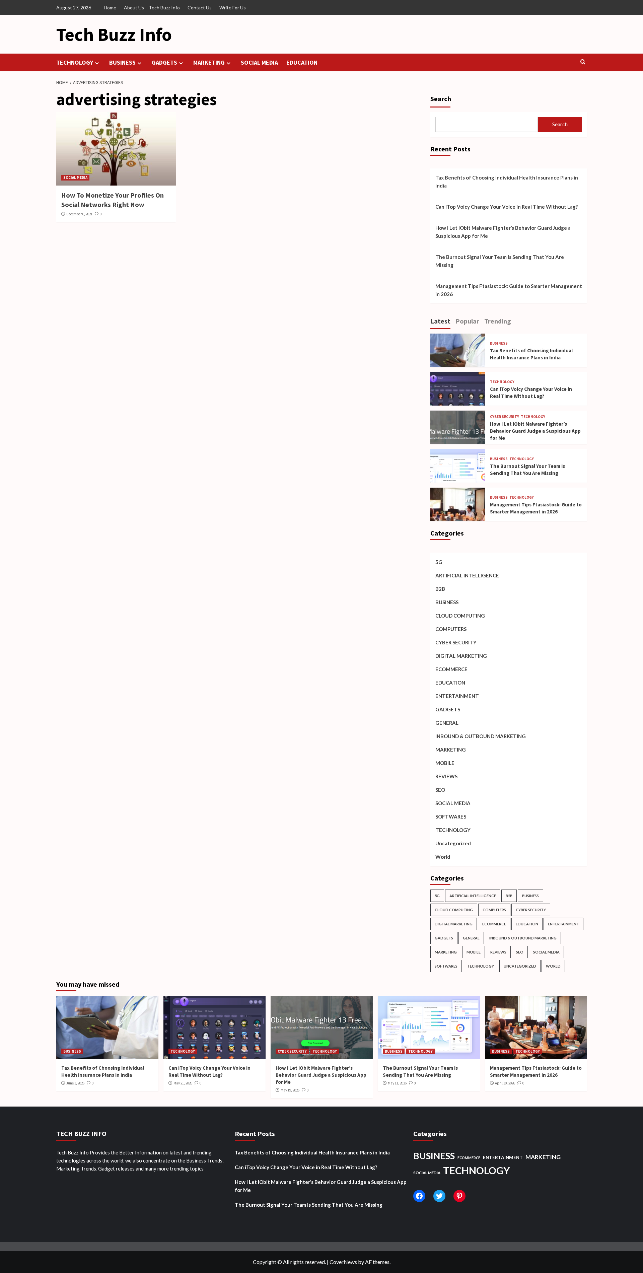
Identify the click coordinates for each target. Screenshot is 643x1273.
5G (438, 562)
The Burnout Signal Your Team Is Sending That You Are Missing (499, 261)
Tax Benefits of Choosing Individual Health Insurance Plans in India (506, 181)
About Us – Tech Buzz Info (152, 7)
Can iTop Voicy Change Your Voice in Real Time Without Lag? (506, 207)
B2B (440, 589)
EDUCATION (301, 62)
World (442, 857)
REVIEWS (446, 776)
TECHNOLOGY (74, 62)
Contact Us (200, 7)
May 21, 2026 (182, 1083)
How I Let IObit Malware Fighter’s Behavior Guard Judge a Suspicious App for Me (503, 232)
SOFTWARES (450, 817)
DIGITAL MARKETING (461, 656)
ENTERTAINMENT (457, 696)
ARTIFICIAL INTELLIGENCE (467, 575)
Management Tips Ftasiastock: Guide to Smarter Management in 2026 (508, 290)
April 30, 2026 (505, 1083)
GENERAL (446, 723)
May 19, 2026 (290, 1090)
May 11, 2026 (397, 1083)
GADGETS (164, 62)
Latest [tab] (440, 321)
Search (440, 98)
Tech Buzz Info (114, 34)
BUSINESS (122, 62)
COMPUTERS (451, 629)
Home (110, 7)
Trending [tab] (497, 321)
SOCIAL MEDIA (259, 62)
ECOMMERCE (451, 669)
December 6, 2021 (79, 214)
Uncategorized (453, 843)
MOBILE (444, 763)
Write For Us (232, 7)
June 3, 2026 (75, 1083)
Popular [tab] (467, 321)
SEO (440, 790)
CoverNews (343, 1262)
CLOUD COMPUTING (460, 616)
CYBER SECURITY (504, 417)
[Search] (583, 62)
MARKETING (209, 62)
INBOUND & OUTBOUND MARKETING (480, 736)
